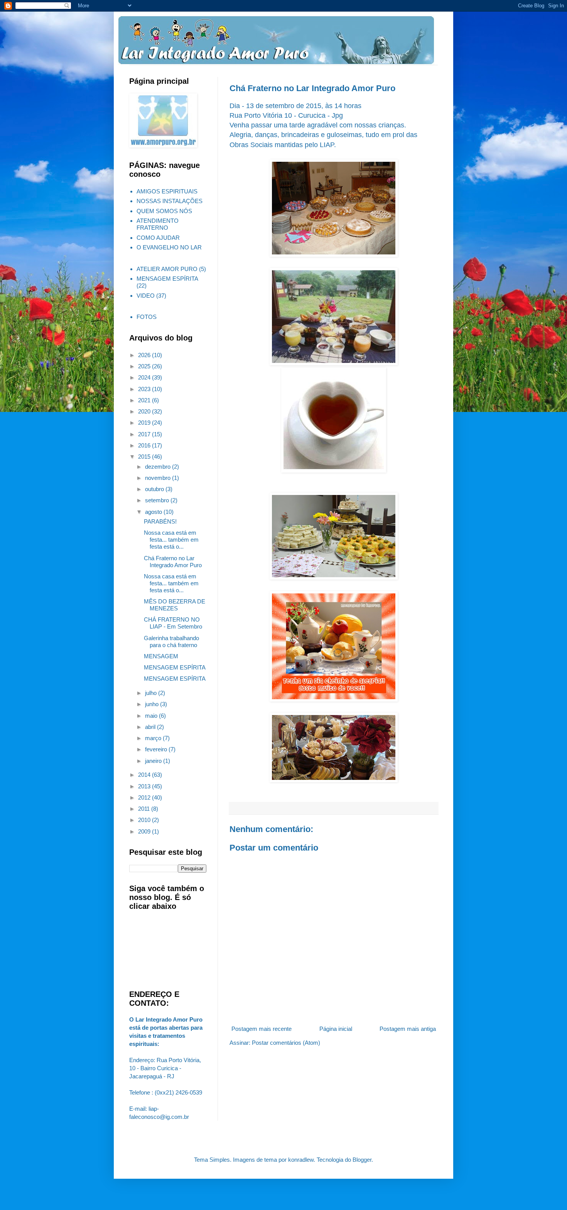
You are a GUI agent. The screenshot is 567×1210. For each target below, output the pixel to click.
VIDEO (146, 295)
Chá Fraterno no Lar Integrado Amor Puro (173, 561)
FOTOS (147, 317)
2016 (145, 445)
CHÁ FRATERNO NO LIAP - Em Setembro (173, 623)
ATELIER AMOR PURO (167, 269)
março (154, 738)
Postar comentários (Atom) (286, 1042)
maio (152, 715)
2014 (145, 774)
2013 (145, 786)
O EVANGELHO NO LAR (169, 247)
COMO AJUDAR (158, 237)
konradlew (301, 1159)
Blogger (362, 1159)
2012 (145, 797)
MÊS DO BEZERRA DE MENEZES (174, 605)
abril (151, 727)
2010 (145, 820)
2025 (145, 366)
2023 (145, 389)
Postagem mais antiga (408, 1028)
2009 (145, 831)
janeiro (154, 761)
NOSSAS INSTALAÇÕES (169, 201)
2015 (145, 456)
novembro (158, 478)
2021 (145, 400)
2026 (145, 355)
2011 (144, 808)
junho (152, 704)
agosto (154, 511)
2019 (145, 422)
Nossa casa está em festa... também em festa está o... (171, 539)
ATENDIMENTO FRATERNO (158, 224)
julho (151, 693)
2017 (145, 434)
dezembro (158, 466)
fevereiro (157, 749)
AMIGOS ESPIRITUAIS (167, 191)
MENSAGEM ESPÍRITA (167, 278)
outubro (155, 489)
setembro (157, 500)
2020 (145, 411)
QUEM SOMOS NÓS (164, 211)
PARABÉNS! (160, 521)
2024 (145, 377)
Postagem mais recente (261, 1028)
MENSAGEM (161, 656)
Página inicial (335, 1028)
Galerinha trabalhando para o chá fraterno (171, 641)
